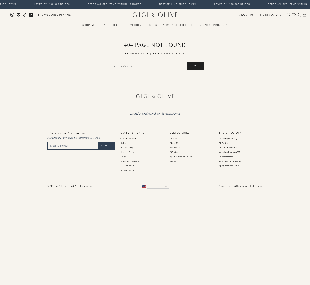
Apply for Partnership (229, 166)
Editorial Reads (226, 157)
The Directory (270, 14)
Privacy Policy (127, 170)
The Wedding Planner (55, 14)
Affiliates (174, 152)
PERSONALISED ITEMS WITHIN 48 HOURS (114, 4)
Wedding (137, 25)
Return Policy (126, 148)
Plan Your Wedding (228, 148)
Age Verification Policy (181, 157)
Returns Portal (127, 152)
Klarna (173, 161)
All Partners (224, 143)
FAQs (123, 157)
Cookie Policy (256, 186)
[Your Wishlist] (294, 14)
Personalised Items (178, 25)
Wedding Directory (228, 139)
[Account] (299, 14)
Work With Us (176, 148)
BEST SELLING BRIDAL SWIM (177, 4)
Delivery (124, 143)
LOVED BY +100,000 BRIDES (51, 4)
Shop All (89, 25)
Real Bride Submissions (230, 161)
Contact (173, 139)
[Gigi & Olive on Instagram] (12, 15)
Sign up (106, 146)
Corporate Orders (128, 139)
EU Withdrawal (127, 166)
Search (195, 65)
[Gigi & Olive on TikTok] (25, 15)
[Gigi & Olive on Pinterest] (18, 15)
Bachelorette (113, 25)
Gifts (153, 25)
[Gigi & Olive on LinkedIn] (31, 15)
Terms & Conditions (129, 161)
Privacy (222, 186)
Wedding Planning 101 (229, 152)
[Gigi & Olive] (155, 95)
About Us (246, 14)
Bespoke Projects (213, 25)
